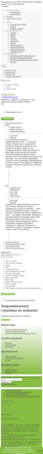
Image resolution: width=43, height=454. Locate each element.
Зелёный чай (15, 188)
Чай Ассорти (15, 196)
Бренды (13, 138)
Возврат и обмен (16, 29)
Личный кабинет (11, 370)
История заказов (11, 371)
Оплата (13, 26)
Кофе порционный (17, 131)
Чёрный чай (14, 190)
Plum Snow (14, 41)
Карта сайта (10, 347)
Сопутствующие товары (15, 248)
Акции (8, 360)
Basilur (13, 35)
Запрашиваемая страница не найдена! (20, 300)
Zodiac (13, 43)
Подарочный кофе (13, 246)
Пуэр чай (13, 194)
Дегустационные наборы (15, 244)
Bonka (12, 37)
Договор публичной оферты (21, 58)
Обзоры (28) (10, 74)
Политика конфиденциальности (22, 56)
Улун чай (13, 192)
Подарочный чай (12, 242)
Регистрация (15, 12)
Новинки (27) (11, 72)
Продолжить (5, 320)
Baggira (13, 33)
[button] (8, 294)
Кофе (8, 125)
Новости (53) (11, 70)
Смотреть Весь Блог (13, 76)
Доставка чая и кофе (18, 24)
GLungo (13, 39)
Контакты (9, 343)
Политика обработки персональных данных (21, 333)
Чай (7, 186)
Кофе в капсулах (16, 129)
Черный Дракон (16, 52)
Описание (14, 135)
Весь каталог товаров (14, 123)
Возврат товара (11, 345)
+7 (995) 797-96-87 (8, 95)
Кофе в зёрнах (15, 127)
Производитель (11, 356)
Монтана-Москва (17, 47)
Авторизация (15, 14)
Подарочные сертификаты (14, 358)
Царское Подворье (17, 49)
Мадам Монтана (16, 45)
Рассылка (9, 373)
